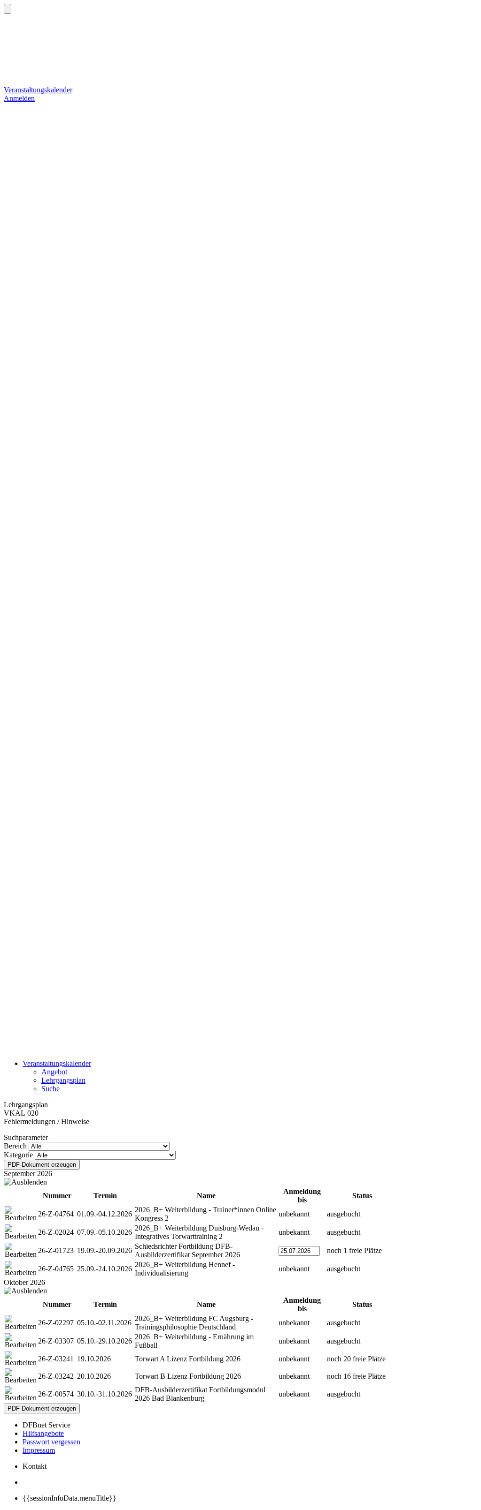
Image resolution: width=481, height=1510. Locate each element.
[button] (7, 9)
